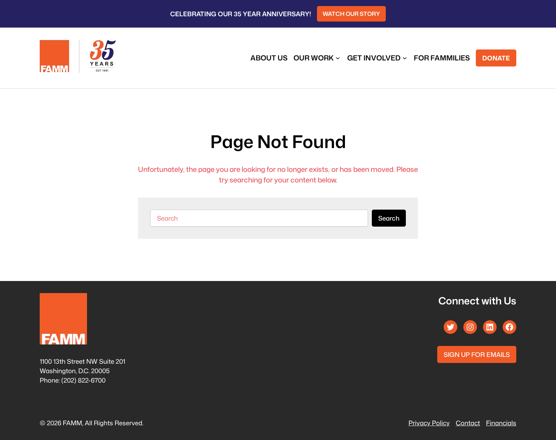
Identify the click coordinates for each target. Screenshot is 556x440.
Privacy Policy (429, 422)
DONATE (496, 58)
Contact (468, 422)
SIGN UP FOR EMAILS (477, 354)
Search (388, 218)
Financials (501, 422)
